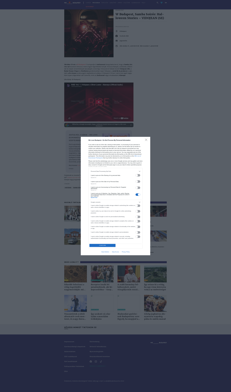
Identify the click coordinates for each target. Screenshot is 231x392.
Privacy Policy (126, 252)
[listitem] (115, 171)
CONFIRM (102, 245)
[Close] (146, 140)
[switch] (138, 175)
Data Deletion (105, 252)
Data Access (115, 252)
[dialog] (115, 196)
